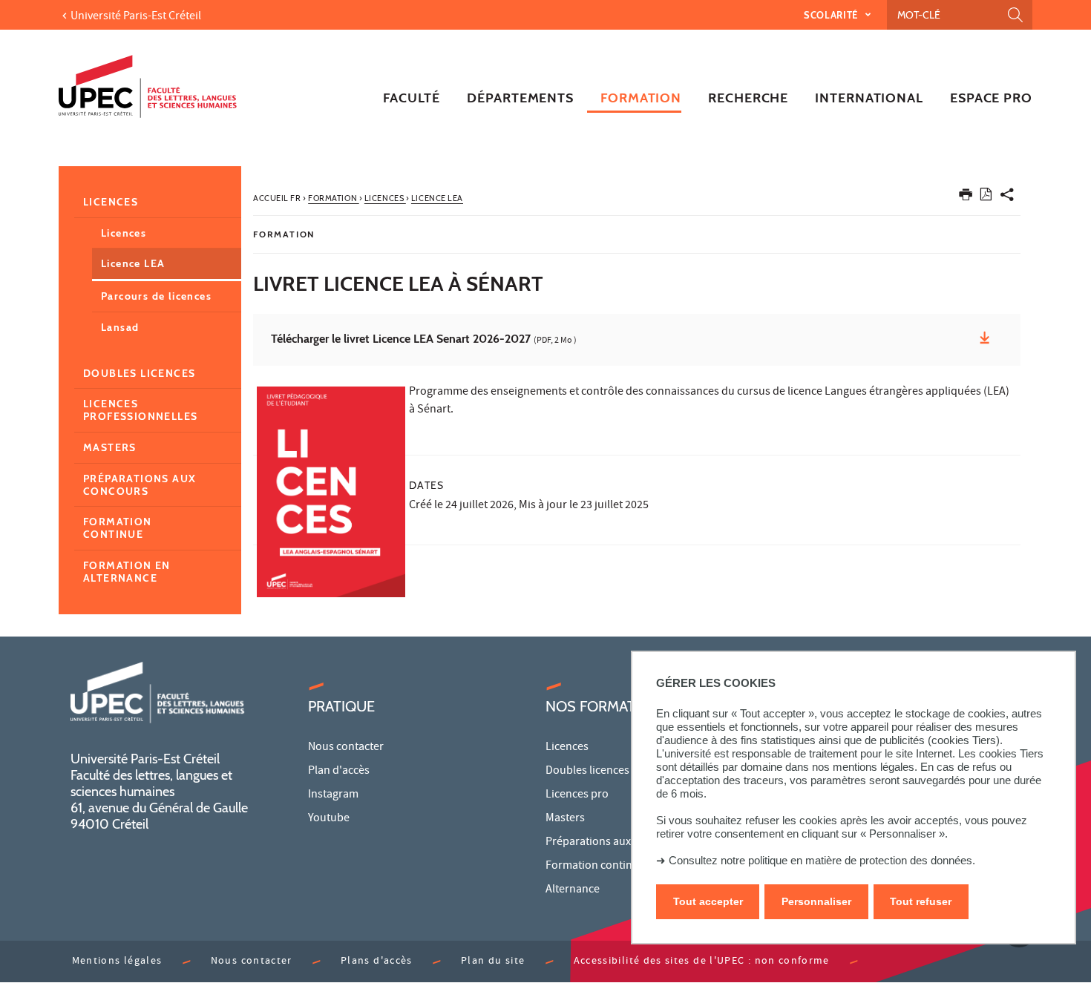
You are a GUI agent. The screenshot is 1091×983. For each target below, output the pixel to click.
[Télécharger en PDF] (986, 197)
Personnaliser (816, 901)
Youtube (329, 819)
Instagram (333, 795)
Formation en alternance (127, 572)
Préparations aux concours (139, 485)
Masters (110, 447)
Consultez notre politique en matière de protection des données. (822, 860)
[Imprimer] (965, 198)
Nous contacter (346, 748)
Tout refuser (920, 901)
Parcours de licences (156, 296)
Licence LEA (133, 263)
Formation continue (117, 528)
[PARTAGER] (1007, 198)
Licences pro (577, 795)
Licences (110, 201)
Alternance (573, 890)
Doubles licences (139, 373)
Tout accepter (708, 901)
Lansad (120, 327)
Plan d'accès (339, 771)
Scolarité (832, 15)
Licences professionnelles (140, 410)
